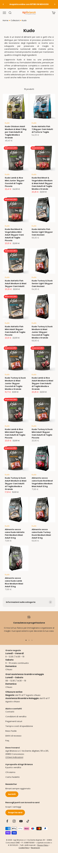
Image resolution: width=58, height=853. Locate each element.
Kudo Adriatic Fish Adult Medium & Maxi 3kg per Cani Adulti (15, 283)
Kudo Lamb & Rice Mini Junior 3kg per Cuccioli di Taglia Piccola (14, 182)
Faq (7, 740)
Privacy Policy (42, 845)
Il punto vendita (13, 767)
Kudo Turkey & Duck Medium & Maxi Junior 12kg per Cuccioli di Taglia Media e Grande (42, 332)
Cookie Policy (24, 848)
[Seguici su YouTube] (21, 821)
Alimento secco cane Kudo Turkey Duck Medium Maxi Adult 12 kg (41, 533)
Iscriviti (12, 794)
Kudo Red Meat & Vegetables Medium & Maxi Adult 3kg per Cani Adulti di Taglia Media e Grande (42, 183)
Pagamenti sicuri (13, 721)
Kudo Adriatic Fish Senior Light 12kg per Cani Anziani (42, 232)
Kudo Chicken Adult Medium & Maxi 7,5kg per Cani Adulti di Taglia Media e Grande (15, 132)
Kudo (24, 20)
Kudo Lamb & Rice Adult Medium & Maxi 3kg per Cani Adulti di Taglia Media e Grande (42, 383)
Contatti (9, 711)
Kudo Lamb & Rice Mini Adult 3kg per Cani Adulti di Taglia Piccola (15, 433)
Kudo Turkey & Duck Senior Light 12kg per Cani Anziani (42, 283)
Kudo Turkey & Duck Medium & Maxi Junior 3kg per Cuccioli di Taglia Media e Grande (15, 383)
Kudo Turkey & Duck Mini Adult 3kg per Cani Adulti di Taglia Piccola (42, 433)
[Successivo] (54, 4)
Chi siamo (10, 772)
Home (5, 20)
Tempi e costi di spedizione (19, 726)
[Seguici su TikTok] (28, 821)
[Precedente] (3, 4)
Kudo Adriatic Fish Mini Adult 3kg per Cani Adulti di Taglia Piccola (15, 330)
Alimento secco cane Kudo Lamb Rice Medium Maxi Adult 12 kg (14, 582)
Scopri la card (15, 812)
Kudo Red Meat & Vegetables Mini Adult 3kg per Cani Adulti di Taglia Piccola (14, 235)
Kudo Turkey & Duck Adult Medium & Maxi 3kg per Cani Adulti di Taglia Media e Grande (15, 484)
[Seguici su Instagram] (14, 821)
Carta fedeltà (12, 777)
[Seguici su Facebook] (7, 821)
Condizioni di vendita (15, 716)
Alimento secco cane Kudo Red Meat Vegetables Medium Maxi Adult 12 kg (42, 482)
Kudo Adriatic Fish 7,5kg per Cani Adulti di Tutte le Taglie (42, 129)
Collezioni (15, 20)
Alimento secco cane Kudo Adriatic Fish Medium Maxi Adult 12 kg (15, 533)
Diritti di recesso (13, 735)
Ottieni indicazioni (14, 757)
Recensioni (35, 848)
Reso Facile (11, 731)
